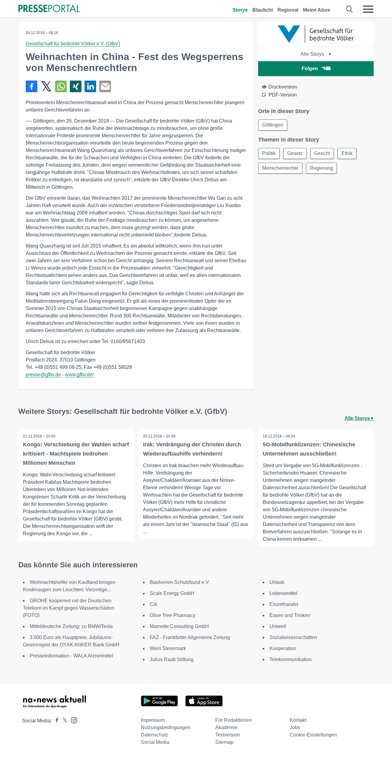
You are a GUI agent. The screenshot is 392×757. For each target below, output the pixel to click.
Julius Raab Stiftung (172, 659)
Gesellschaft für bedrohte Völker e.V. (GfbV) (73, 43)
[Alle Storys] (316, 41)
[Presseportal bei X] (62, 720)
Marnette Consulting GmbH (179, 626)
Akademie (226, 727)
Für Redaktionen (233, 720)
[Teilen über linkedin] (90, 86)
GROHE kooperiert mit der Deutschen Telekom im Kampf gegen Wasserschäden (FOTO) (68, 608)
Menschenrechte (280, 168)
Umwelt (278, 626)
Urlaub (277, 582)
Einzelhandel (284, 604)
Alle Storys (312, 54)
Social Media (155, 742)
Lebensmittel (283, 593)
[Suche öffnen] (349, 9)
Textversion (227, 734)
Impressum (153, 720)
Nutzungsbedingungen (165, 727)
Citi (153, 604)
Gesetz (295, 153)
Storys (240, 10)
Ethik (346, 153)
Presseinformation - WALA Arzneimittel (71, 655)
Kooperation (283, 648)
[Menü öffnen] (368, 9)
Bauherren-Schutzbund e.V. (180, 582)
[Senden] (105, 86)
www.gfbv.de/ (79, 374)
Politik (269, 153)
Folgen (310, 68)
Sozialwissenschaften (293, 637)
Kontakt (298, 720)
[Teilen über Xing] (75, 86)
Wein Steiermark (168, 648)
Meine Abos (316, 10)
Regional (287, 10)
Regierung (321, 168)
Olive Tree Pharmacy (172, 615)
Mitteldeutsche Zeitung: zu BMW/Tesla (71, 626)
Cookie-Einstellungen (313, 734)
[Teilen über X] (46, 86)
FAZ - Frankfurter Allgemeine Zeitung (190, 637)
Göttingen (272, 124)
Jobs (295, 727)
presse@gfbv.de (43, 374)
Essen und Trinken (290, 615)
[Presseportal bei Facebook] (55, 720)
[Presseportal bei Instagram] (72, 719)
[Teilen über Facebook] (31, 86)
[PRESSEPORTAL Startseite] (49, 9)
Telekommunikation (291, 659)
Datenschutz (154, 734)
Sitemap (224, 742)
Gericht (322, 153)
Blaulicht (262, 10)
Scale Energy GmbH (172, 593)
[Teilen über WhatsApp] (61, 86)
